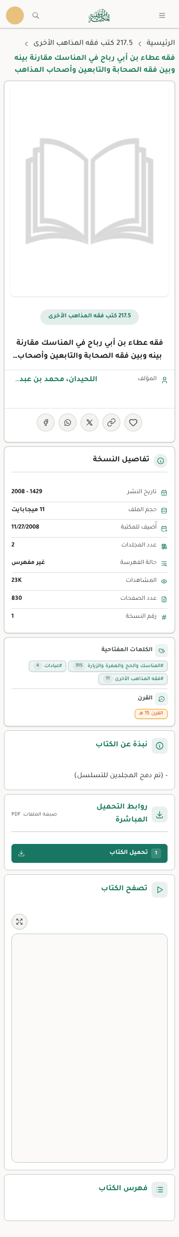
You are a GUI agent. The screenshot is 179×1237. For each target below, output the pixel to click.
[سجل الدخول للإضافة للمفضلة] (133, 422)
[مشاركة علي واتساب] (68, 422)
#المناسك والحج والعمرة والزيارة (119, 666)
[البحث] (36, 15)
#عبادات (49, 666)
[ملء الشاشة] (19, 922)
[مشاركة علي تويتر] (89, 422)
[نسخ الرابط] (111, 422)
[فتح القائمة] (162, 15)
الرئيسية (161, 44)
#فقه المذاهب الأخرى (134, 679)
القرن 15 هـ (151, 713)
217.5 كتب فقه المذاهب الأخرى (83, 44)
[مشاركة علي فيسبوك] (46, 422)
